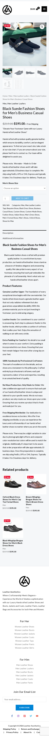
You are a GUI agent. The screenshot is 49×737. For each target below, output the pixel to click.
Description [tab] (8, 233)
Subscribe (24, 708)
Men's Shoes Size (10, 183)
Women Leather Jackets (24, 634)
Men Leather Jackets (24, 675)
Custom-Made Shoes (33, 212)
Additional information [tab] (13, 238)
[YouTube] (37, 716)
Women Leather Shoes (24, 627)
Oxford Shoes (34, 218)
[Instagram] (18, 716)
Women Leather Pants (24, 644)
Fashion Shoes (8, 215)
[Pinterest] (24, 716)
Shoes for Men (8, 221)
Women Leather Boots (24, 630)
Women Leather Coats (24, 637)
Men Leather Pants (24, 683)
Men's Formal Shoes (10, 218)
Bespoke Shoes (13, 208)
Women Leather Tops (24, 641)
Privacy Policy (12, 732)
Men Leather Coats (24, 679)
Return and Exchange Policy (33, 729)
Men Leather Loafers (21, 96)
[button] (42, 26)
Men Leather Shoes (24, 665)
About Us (28, 732)
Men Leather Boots (24, 672)
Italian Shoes (19, 215)
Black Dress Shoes (26, 208)
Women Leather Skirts (24, 648)
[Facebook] (12, 716)
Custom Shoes (19, 212)
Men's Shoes (23, 218)
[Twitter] (31, 716)
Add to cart (22, 198)
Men (10, 96)
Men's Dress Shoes (32, 215)
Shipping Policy (9, 729)
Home (5, 96)
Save (8, 26)
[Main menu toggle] (44, 9)
